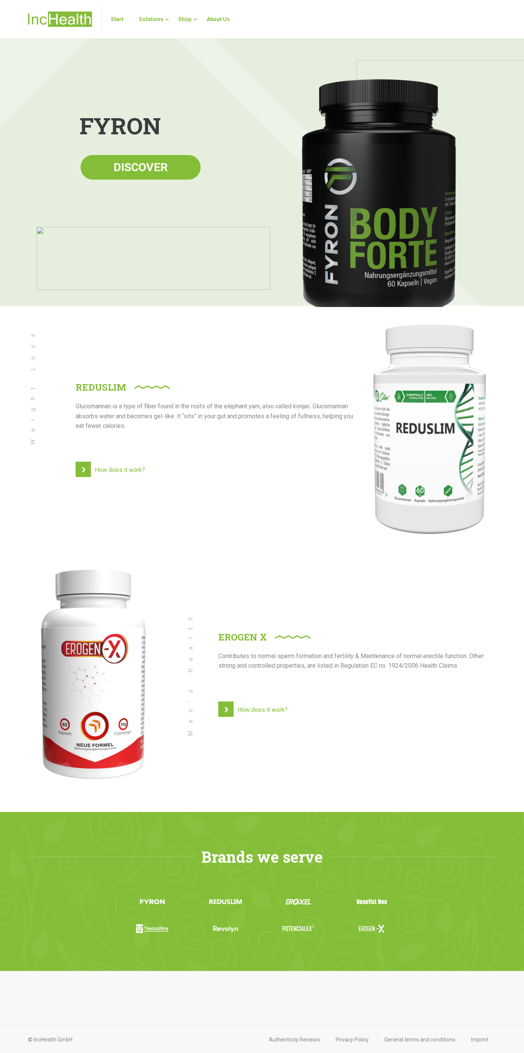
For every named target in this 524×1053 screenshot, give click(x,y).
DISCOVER (141, 167)
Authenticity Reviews (294, 1039)
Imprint (479, 1039)
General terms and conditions (419, 1039)
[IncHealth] (60, 19)
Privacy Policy (352, 1039)
